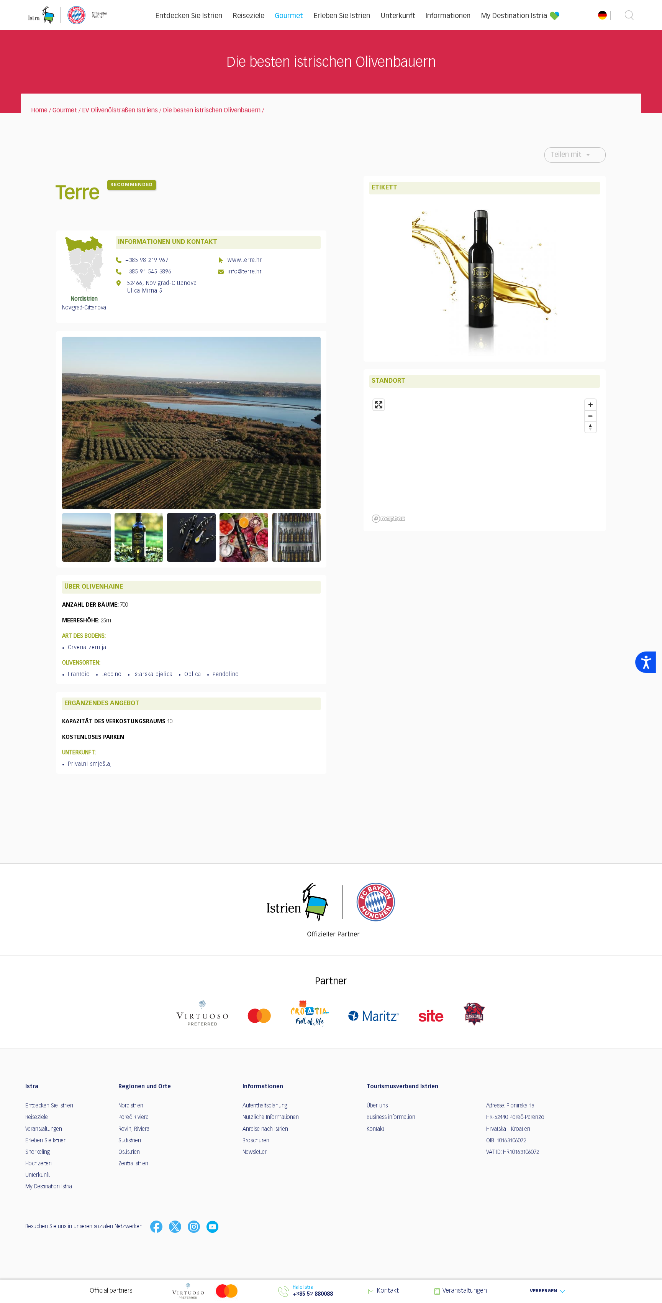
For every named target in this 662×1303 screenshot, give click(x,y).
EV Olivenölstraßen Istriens (120, 111)
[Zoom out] (590, 415)
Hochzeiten (38, 1163)
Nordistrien (130, 1106)
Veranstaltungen (43, 1129)
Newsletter (255, 1152)
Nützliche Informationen (271, 1117)
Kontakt (375, 1129)
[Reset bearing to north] (590, 427)
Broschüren (256, 1140)
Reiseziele (248, 16)
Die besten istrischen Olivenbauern (212, 111)
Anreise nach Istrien (265, 1129)
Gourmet (289, 16)
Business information (391, 1117)
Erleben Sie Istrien (342, 16)
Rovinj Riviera (133, 1129)
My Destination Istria (514, 16)
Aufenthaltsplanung (265, 1106)
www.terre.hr (244, 260)
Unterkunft (398, 16)
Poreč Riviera (133, 1117)
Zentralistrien (133, 1163)
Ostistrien (129, 1152)
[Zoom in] (590, 404)
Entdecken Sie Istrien (189, 16)
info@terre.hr (244, 272)
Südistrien (129, 1140)
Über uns (377, 1106)
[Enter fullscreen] (378, 404)
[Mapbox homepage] (388, 518)
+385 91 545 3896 (147, 272)
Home (39, 111)
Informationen (448, 16)
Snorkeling (37, 1152)
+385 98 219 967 (146, 260)
